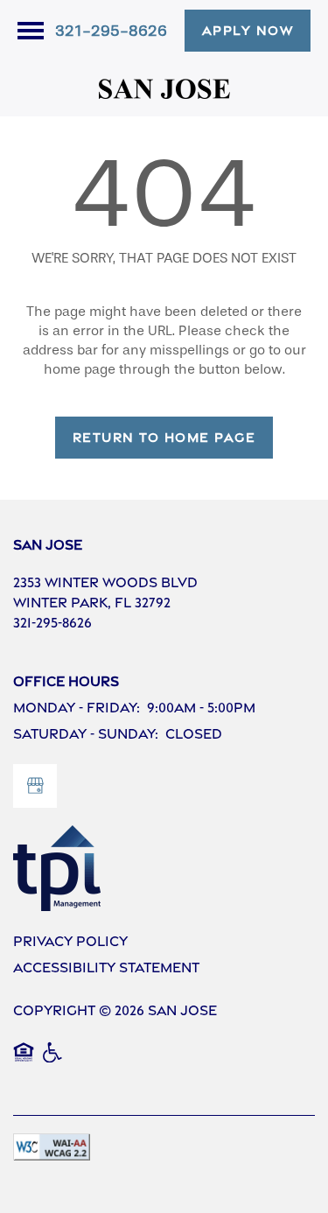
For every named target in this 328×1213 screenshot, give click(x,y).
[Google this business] (35, 786)
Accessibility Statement (106, 967)
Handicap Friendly (53, 1061)
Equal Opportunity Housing (23, 1061)
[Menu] (30, 30)
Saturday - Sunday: (85, 734)
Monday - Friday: (76, 707)
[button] (248, 31)
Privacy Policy (70, 941)
